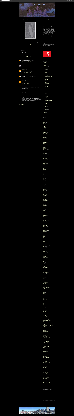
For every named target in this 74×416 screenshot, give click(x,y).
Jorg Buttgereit (45, 215)
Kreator (44, 219)
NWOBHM (44, 253)
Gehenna (44, 188)
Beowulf (44, 129)
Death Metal (45, 158)
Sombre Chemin (45, 282)
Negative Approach (46, 245)
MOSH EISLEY (45, 356)
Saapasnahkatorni (45, 368)
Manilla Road (45, 227)
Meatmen (44, 232)
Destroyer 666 (45, 159)
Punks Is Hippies (45, 364)
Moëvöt (44, 237)
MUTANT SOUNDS (46, 357)
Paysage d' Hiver (45, 257)
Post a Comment (21, 104)
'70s (43, 118)
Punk (43, 261)
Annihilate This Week (46, 317)
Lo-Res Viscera (45, 352)
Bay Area (44, 127)
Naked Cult (44, 242)
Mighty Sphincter (45, 233)
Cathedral (44, 145)
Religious (44, 266)
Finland (44, 176)
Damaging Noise (45, 335)
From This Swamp (45, 340)
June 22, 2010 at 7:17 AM (26, 72)
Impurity (44, 206)
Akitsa (44, 123)
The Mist (46, 101)
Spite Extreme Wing (46, 284)
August (46, 72)
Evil (43, 170)
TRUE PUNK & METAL (46, 382)
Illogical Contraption (46, 347)
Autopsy (44, 126)
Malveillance (45, 226)
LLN (43, 222)
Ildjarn (44, 204)
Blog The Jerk (45, 322)
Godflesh (44, 193)
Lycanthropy (45, 225)
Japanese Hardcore (45, 211)
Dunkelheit (44, 338)
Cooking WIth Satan (46, 329)
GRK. (22, 58)
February (46, 107)
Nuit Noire (44, 251)
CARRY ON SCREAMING (47, 326)
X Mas (44, 302)
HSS (43, 345)
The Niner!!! (46, 86)
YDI (43, 303)
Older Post (39, 106)
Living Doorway (45, 351)
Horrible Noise (45, 343)
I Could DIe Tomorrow (46, 346)
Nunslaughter (45, 252)
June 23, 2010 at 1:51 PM (26, 89)
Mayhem (44, 231)
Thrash (44, 293)
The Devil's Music (45, 378)
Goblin (44, 191)
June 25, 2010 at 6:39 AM (26, 101)
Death (44, 155)
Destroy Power (47, 84)
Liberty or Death (47, 90)
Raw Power (44, 264)
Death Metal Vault (45, 336)
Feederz (44, 175)
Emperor (44, 168)
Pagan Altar (44, 256)
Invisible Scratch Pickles (46, 207)
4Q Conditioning (45, 311)
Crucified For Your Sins (46, 331)
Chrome (44, 147)
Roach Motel (45, 267)
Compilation (45, 150)
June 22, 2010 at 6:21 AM (26, 67)
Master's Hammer (45, 230)
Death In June (45, 157)
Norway (44, 246)
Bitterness (46, 80)
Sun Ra (44, 288)
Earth (44, 167)
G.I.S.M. (44, 184)
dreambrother (23, 74)
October (46, 69)
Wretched (46, 97)
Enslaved (44, 169)
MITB (44, 236)
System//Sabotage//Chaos (46, 374)
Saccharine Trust (45, 272)
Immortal (44, 205)
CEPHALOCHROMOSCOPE (47, 327)
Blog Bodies (45, 321)
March (46, 106)
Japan (44, 210)
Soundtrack (44, 283)
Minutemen (44, 235)
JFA (43, 214)
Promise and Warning (46, 363)
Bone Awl (44, 137)
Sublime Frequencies (46, 286)
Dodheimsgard (45, 163)
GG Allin (44, 190)
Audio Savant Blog (46, 319)
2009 (45, 111)
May (45, 105)
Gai (43, 185)
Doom (44, 164)
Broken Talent (45, 142)
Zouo (44, 305)
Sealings (46, 93)
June (45, 75)
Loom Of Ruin (45, 353)
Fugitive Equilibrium (46, 341)
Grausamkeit (45, 198)
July (45, 73)
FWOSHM (44, 183)
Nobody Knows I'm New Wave (47, 358)
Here (30, 44)
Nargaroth (44, 243)
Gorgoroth (44, 195)
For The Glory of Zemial (48, 76)
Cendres (46, 87)
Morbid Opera (45, 240)
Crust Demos (45, 332)
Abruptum (44, 119)
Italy (43, 209)
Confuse (44, 152)
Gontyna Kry (45, 194)
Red (45, 77)
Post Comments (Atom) (26, 108)
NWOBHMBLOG (45, 361)
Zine (43, 304)
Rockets (44, 268)
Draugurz (44, 165)
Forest (44, 180)
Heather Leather (45, 201)
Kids (43, 216)
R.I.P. (43, 262)
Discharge (44, 162)
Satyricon (44, 274)
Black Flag (44, 132)
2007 (45, 113)
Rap (43, 263)
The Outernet (45, 379)
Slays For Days (45, 371)
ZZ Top (44, 307)
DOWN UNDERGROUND (46, 337)
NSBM (44, 248)
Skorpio (44, 279)
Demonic (46, 103)
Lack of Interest (45, 220)
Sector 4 (44, 278)
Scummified (44, 369)
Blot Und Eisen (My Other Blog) (47, 325)
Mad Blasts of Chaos (46, 355)
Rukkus (44, 269)
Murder (44, 241)
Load (43, 224)
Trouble (44, 294)
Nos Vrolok (44, 247)
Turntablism (44, 297)
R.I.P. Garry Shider (47, 94)
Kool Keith (44, 217)
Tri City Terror (45, 381)
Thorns (44, 292)
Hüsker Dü (44, 203)
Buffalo (44, 143)
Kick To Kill (45, 348)
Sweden (44, 289)
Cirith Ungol (45, 148)
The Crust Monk (24, 80)
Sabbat (44, 271)
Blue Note (44, 136)
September (46, 70)
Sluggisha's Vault (45, 372)
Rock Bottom (45, 366)
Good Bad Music (45, 342)
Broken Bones (45, 141)
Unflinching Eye (45, 383)
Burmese (44, 144)
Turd (43, 295)
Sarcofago (44, 273)
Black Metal (45, 133)
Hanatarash (44, 199)
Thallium (44, 290)
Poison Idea (44, 258)
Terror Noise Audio (46, 377)
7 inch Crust (45, 312)
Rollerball (46, 96)
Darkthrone (44, 153)
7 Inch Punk (44, 314)
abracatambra (45, 315)
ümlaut (44, 386)
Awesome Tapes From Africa (47, 320)
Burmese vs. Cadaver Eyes (48, 100)
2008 (45, 112)
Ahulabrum (44, 122)
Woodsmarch (45, 299)
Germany (44, 189)
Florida (44, 179)
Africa (44, 121)
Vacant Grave (47, 83)
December (46, 66)
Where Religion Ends (46, 384)
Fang (43, 174)
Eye (43, 173)
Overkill (44, 255)
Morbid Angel (45, 238)
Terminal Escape (45, 376)
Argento (44, 124)
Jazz (43, 212)
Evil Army (44, 172)
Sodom (44, 281)
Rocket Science (45, 367)
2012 (45, 62)
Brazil (44, 139)
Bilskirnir (44, 131)
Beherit (44, 128)
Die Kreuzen (45, 160)
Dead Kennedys (45, 154)
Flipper (44, 178)
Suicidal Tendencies (46, 287)
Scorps (44, 276)
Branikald (44, 138)
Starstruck (46, 79)
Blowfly (44, 134)
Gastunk (44, 186)
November (46, 68)
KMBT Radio (45, 350)
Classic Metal (45, 149)
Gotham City (45, 196)
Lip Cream (44, 221)
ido (22, 64)
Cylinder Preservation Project (47, 334)
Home (30, 106)
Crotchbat (44, 330)
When (44, 298)
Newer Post (20, 106)
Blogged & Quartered (46, 324)
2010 (45, 65)
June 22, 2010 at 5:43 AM (26, 61)
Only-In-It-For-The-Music (46, 362)
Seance (44, 277)
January (46, 109)
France (44, 181)
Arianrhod (46, 99)
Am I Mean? (45, 316)
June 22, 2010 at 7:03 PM (26, 83)
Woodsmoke (45, 300)
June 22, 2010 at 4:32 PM (26, 77)
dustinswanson (24, 69)
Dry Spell (46, 82)
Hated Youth (45, 200)
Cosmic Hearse (37, 4)
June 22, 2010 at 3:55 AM (26, 56)
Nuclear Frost (45, 250)
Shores (46, 89)
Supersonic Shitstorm (46, 373)
